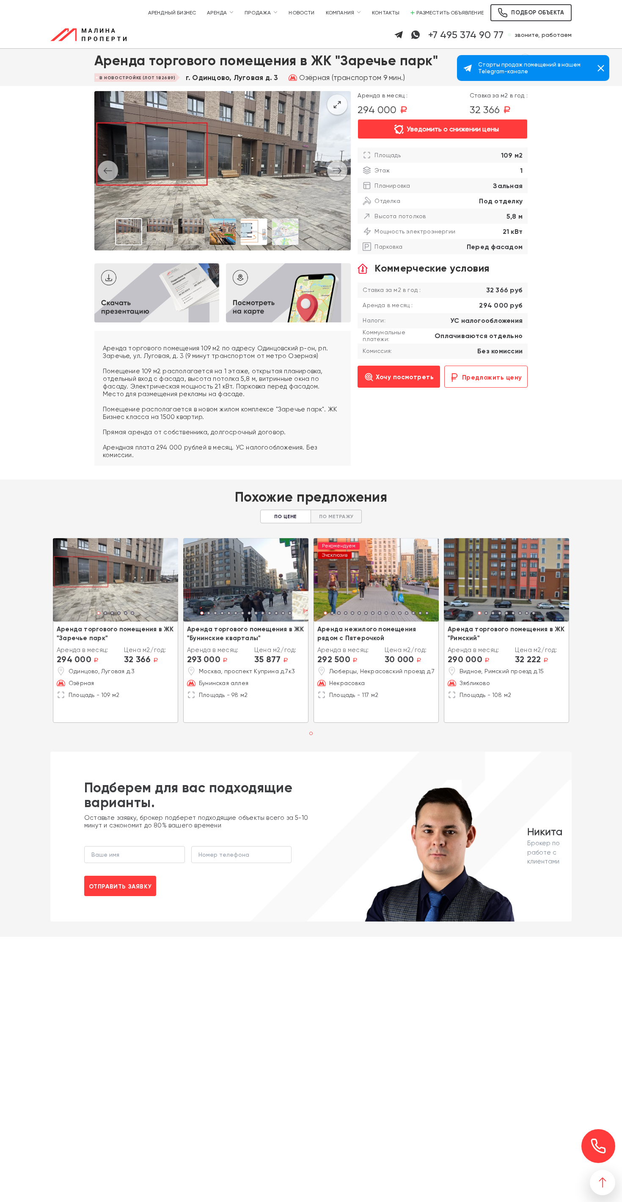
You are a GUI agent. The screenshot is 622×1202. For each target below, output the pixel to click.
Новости (301, 13)
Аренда (217, 13)
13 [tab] (283, 614)
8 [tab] (249, 614)
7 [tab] (242, 614)
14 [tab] (290, 614)
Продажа (258, 13)
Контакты (385, 13)
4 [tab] (119, 614)
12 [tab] (276, 614)
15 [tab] (420, 614)
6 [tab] (132, 614)
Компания (340, 13)
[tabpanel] (115, 580)
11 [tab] (269, 614)
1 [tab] (99, 614)
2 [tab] (105, 614)
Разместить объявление (450, 13)
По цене (285, 516)
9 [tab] (256, 614)
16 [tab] (427, 614)
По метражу (336, 516)
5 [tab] (125, 614)
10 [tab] (262, 614)
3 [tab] (112, 614)
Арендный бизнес (172, 13)
